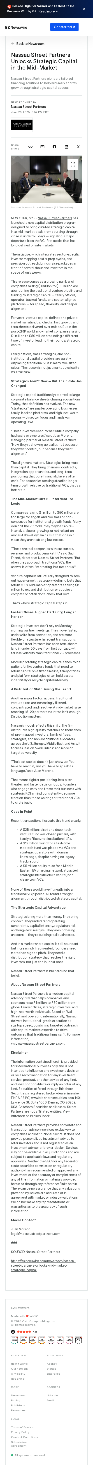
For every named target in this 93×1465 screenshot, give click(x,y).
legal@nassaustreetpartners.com (35, 1234)
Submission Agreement (19, 1444)
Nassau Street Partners (28, 106)
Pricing (15, 1400)
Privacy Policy (20, 1432)
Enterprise (53, 1373)
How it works (19, 1363)
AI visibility (18, 1373)
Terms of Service (22, 1427)
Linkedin (52, 1395)
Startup (51, 1368)
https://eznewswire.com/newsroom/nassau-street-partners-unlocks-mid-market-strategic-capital (43, 1265)
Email (50, 1400)
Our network (19, 1368)
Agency (52, 1363)
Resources (18, 1410)
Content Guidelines (24, 1437)
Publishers (18, 1405)
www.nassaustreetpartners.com (41, 1043)
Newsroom (18, 1395)
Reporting (18, 1378)
